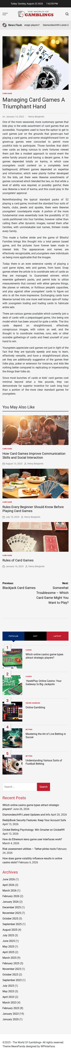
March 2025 (9, 957)
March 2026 (9, 890)
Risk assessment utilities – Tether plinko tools (29, 848)
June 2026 (8, 879)
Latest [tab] (57, 636)
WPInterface (48, 1046)
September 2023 (12, 980)
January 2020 (10, 1019)
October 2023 (10, 974)
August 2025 (9, 929)
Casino (29, 650)
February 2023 (10, 1008)
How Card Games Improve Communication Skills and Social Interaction (33, 455)
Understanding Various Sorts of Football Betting (44, 762)
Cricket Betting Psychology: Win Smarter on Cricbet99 (33, 829)
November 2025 (11, 913)
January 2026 (10, 901)
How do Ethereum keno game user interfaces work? (32, 839)
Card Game (7, 93)
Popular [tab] (13, 636)
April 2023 (8, 997)
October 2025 (10, 918)
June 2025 (8, 941)
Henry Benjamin (36, 116)
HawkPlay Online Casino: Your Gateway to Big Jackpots (43, 682)
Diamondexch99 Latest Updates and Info (26, 814)
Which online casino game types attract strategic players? (44, 656)
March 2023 (9, 1002)
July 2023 (8, 985)
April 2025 (8, 952)
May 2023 (8, 991)
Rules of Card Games (18, 560)
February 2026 (10, 896)
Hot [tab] (35, 636)
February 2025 (10, 963)
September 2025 (12, 924)
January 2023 (10, 1013)
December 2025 (11, 907)
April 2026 (8, 885)
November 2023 (11, 969)
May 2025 (8, 946)
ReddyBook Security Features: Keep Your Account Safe (34, 820)
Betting (29, 729)
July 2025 (8, 935)
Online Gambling (33, 703)
